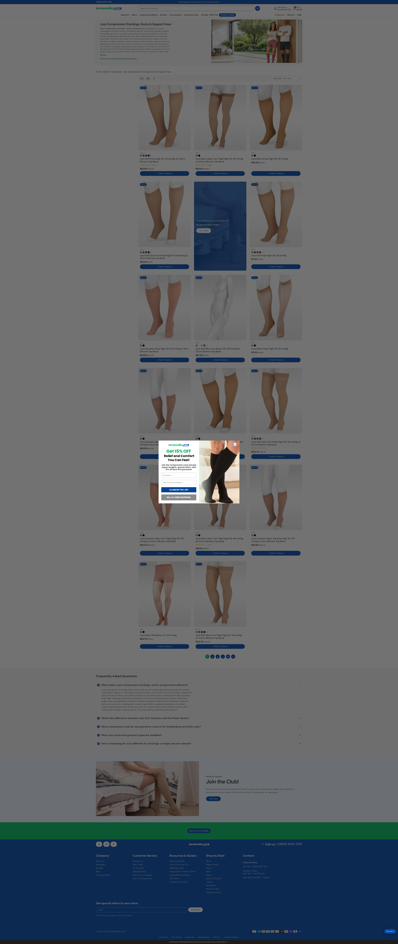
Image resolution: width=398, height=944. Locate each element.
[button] (390, 931)
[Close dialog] (235, 444)
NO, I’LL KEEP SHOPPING (179, 497)
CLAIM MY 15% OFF (178, 489)
